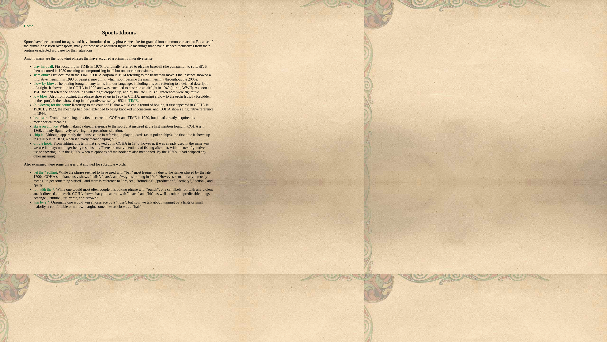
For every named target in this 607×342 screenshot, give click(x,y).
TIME (133, 101)
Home (28, 26)
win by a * (41, 202)
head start (40, 118)
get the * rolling (45, 172)
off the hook (42, 143)
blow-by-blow (44, 83)
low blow (40, 96)
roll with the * (43, 189)
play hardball (43, 66)
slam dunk (41, 75)
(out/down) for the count (51, 105)
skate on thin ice (45, 126)
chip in (38, 135)
